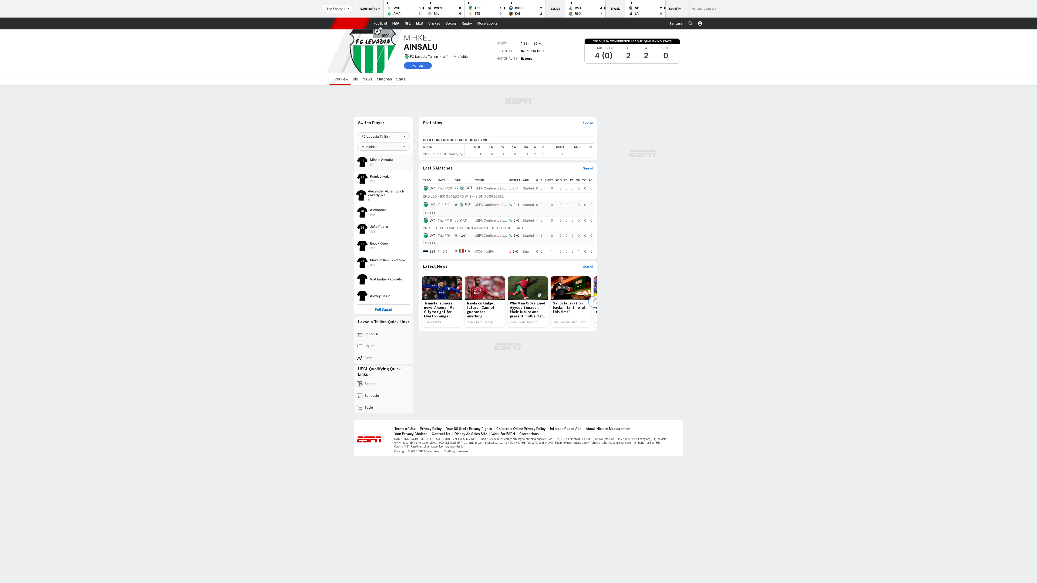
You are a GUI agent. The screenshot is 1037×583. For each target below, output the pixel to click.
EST (432, 251)
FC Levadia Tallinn (424, 57)
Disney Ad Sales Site (470, 434)
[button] (690, 23)
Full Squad (383, 309)
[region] (529, 150)
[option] (442, 301)
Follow (417, 65)
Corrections (529, 434)
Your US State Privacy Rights (469, 429)
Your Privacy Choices (410, 434)
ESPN (350, 23)
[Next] (685, 9)
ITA (467, 251)
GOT (469, 188)
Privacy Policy (431, 429)
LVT (432, 188)
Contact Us (441, 434)
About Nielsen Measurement (608, 429)
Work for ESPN (503, 434)
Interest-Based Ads (565, 429)
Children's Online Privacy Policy (521, 429)
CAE (463, 221)
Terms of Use (405, 429)
